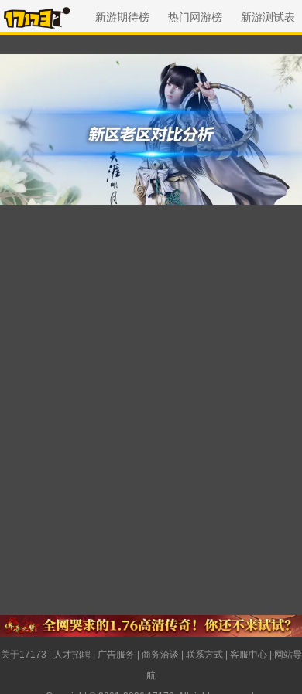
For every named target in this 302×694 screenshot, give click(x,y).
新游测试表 (268, 17)
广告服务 (116, 654)
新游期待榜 (122, 17)
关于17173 (23, 654)
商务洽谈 (160, 654)
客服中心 (248, 654)
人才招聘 (72, 654)
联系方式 (204, 654)
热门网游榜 (195, 17)
